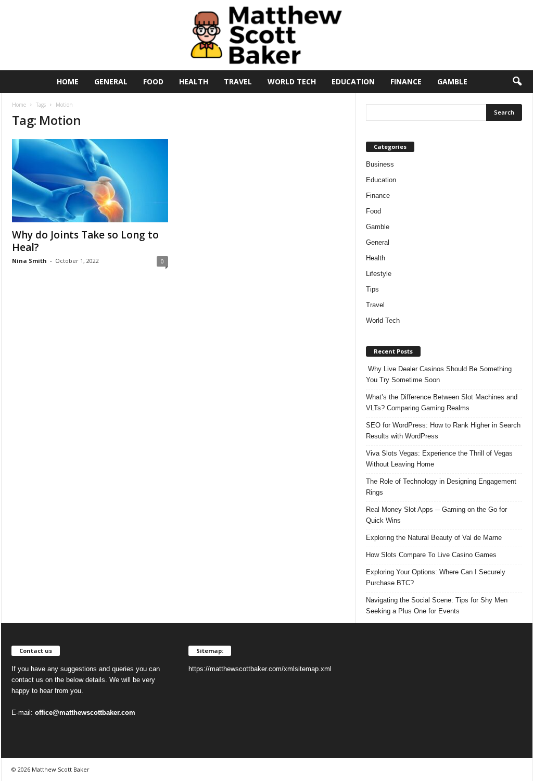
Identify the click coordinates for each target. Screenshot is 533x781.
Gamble (452, 81)
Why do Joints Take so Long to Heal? (85, 241)
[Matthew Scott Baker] (266, 35)
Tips (372, 289)
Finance (406, 81)
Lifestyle (378, 274)
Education (353, 81)
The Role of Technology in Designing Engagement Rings (441, 486)
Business (380, 164)
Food (153, 81)
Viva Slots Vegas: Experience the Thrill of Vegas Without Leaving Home (439, 458)
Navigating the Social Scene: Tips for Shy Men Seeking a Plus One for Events (436, 605)
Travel (238, 81)
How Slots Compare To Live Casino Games (431, 555)
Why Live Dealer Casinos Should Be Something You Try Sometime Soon (439, 374)
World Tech (292, 81)
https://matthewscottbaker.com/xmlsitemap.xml (260, 669)
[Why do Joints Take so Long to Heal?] (90, 180)
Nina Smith (29, 260)
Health (193, 81)
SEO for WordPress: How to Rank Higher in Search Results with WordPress (443, 430)
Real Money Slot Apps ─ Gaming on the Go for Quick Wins (436, 515)
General (111, 81)
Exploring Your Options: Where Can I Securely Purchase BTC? (435, 577)
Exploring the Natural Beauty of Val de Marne (434, 537)
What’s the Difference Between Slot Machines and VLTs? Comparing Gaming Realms (441, 402)
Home (68, 81)
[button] (516, 81)
